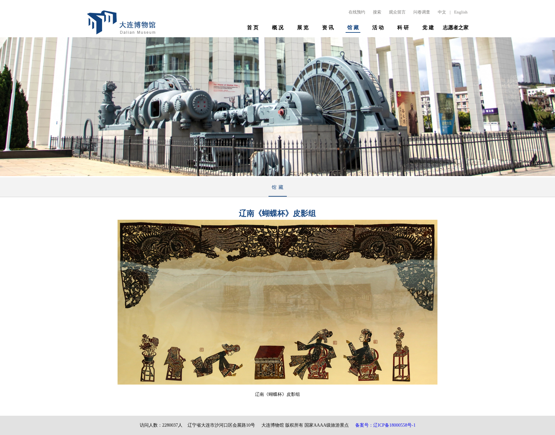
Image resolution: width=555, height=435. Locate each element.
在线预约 (356, 12)
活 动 (378, 27)
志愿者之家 (456, 27)
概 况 (278, 27)
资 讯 (328, 27)
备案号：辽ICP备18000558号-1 (385, 425)
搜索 (377, 12)
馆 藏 (353, 27)
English (461, 12)
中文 (442, 12)
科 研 (403, 27)
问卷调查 (421, 12)
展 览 (303, 27)
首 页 (253, 27)
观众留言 (397, 12)
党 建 (428, 27)
